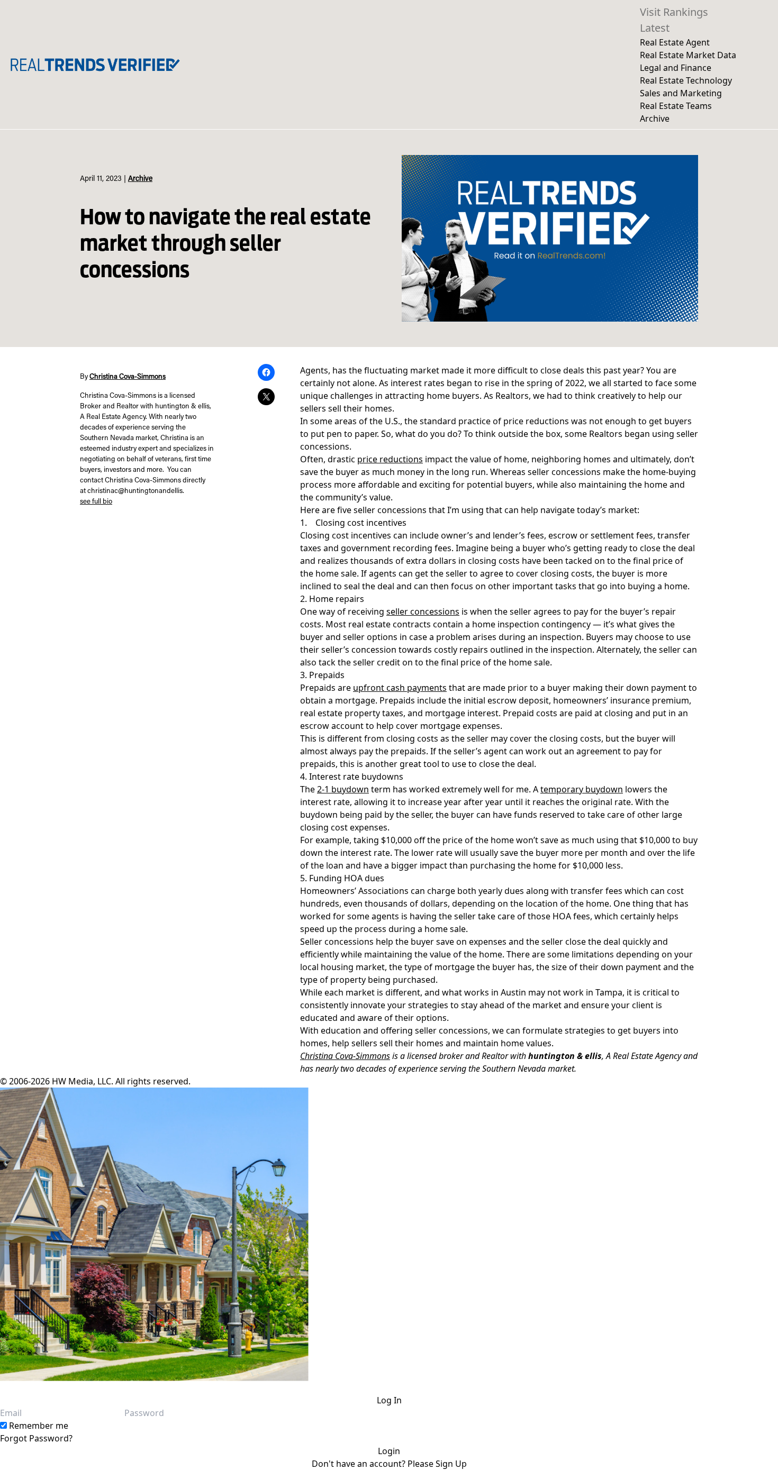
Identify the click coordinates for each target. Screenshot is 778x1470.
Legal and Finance (675, 68)
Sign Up (451, 1463)
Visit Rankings (674, 12)
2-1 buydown (343, 789)
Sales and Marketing (681, 93)
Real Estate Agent (675, 42)
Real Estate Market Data (688, 55)
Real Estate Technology (686, 80)
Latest (655, 28)
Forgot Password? (36, 1438)
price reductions (390, 459)
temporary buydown (581, 789)
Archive (655, 118)
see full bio (96, 502)
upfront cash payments (400, 687)
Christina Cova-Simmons (127, 377)
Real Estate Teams (676, 106)
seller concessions (422, 611)
